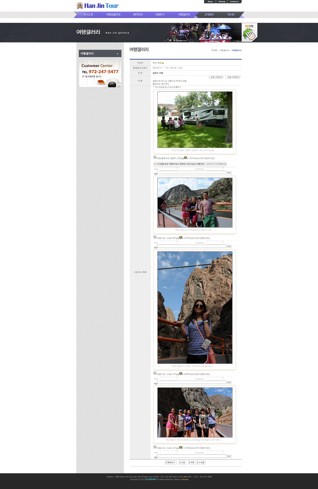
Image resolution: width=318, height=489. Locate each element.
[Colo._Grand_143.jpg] (195, 437)
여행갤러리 (87, 53)
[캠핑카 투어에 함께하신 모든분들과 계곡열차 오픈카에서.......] (155, 447)
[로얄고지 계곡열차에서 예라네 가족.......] (155, 237)
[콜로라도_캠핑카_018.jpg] (195, 147)
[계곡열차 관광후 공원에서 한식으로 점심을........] (155, 157)
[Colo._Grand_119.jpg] (195, 363)
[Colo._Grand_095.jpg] (195, 227)
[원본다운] (209, 158)
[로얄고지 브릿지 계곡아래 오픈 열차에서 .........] (155, 373)
